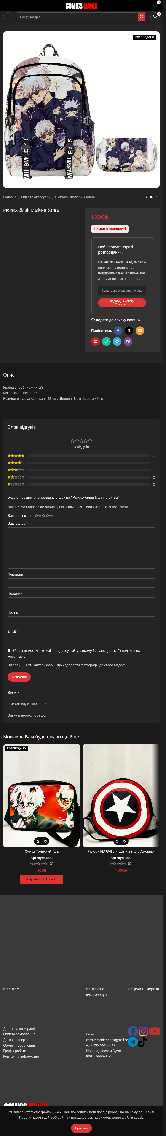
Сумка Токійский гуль (42, 851)
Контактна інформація (21, 1056)
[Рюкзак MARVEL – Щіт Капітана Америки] (121, 795)
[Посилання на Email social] (140, 330)
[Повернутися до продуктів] (151, 197)
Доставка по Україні (19, 1029)
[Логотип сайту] (81, 5)
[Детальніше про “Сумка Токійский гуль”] (38, 841)
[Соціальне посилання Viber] (128, 341)
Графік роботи (14, 1051)
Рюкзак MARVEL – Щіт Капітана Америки (121, 851)
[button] (117, 841)
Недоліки (15, 593)
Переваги (15, 574)
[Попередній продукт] (146, 197)
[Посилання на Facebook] (118, 330)
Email (13, 631)
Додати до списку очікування (122, 302)
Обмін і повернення (19, 1045)
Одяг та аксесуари (36, 197)
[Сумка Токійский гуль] (41, 795)
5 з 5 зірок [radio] (51, 515)
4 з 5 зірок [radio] (47, 515)
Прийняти (81, 1128)
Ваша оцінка (19, 515)
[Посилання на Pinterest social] (95, 341)
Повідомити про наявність (41, 879)
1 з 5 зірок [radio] (36, 515)
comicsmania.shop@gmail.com (108, 1040)
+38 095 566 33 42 (100, 1045)
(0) (51, 863)
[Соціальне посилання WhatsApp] (106, 341)
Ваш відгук (17, 523)
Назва (14, 612)
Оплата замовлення (19, 1034)
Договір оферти (16, 1040)
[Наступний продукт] (157, 197)
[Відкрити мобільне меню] (7, 17)
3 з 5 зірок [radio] (43, 515)
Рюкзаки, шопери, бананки (76, 197)
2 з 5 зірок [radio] (40, 515)
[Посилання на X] (129, 330)
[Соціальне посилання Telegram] (117, 341)
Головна (10, 197)
